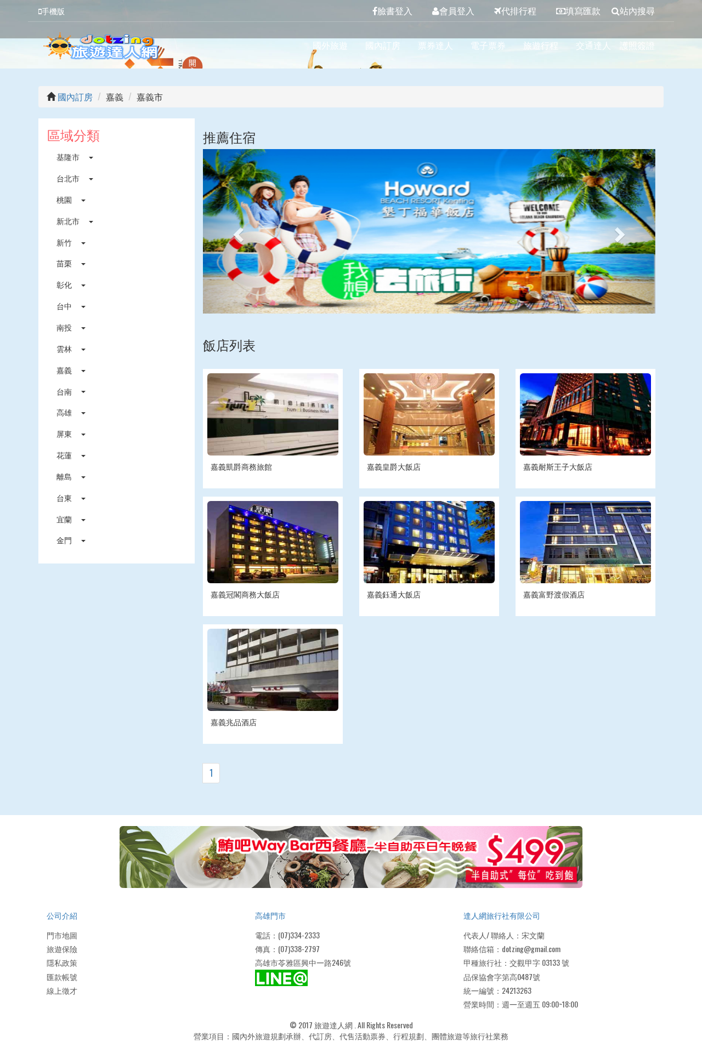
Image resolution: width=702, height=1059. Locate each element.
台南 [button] (64, 391)
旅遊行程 (540, 44)
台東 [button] (64, 497)
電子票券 (488, 44)
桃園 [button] (64, 199)
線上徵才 (62, 990)
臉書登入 (394, 10)
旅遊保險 (62, 948)
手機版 (53, 10)
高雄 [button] (64, 412)
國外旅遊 (330, 44)
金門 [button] (64, 539)
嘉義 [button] (64, 369)
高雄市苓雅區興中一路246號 (303, 962)
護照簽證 (637, 44)
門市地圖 (62, 935)
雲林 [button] (64, 348)
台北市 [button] (68, 178)
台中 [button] (64, 305)
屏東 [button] (64, 433)
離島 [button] (64, 476)
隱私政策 (62, 962)
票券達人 (435, 44)
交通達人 (593, 44)
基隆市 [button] (68, 156)
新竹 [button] (64, 242)
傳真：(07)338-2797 (287, 948)
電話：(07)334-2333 (287, 935)
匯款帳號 (62, 976)
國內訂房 (382, 44)
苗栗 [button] (64, 263)
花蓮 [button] (64, 454)
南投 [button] (64, 327)
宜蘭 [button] (64, 519)
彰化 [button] (64, 284)
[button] (237, 231)
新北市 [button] (68, 220)
